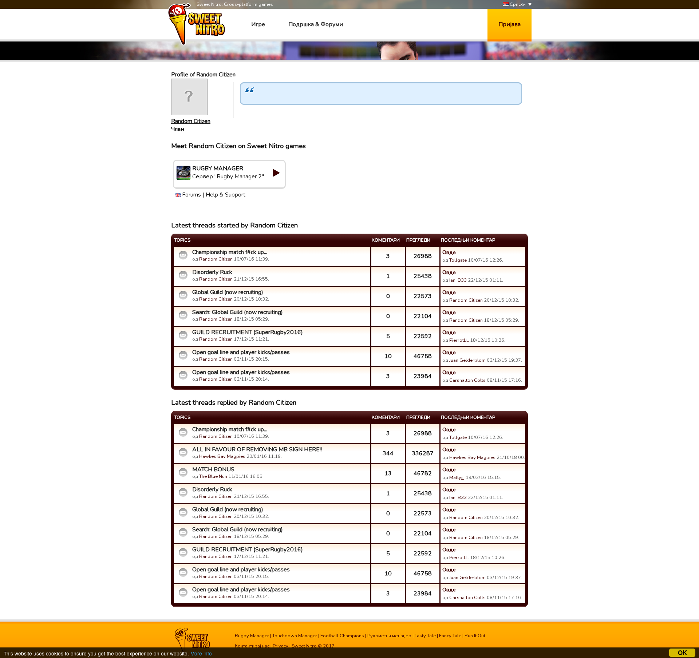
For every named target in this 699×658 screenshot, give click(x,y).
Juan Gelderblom (467, 360)
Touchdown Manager (294, 636)
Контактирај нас (252, 646)
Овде (449, 252)
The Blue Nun (213, 476)
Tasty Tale (425, 636)
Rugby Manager (252, 636)
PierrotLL (459, 340)
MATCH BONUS (213, 469)
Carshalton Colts (467, 380)
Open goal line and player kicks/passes (241, 352)
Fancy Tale (450, 636)
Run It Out (475, 636)
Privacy (280, 646)
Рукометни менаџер (389, 636)
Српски (517, 4)
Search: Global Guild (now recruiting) (237, 312)
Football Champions (342, 636)
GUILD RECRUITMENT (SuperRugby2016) (247, 332)
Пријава (509, 24)
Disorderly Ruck (212, 272)
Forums (191, 195)
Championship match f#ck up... (229, 252)
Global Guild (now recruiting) (227, 292)
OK (682, 653)
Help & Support (225, 195)
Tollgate (458, 260)
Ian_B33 (458, 280)
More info (201, 653)
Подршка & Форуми (315, 24)
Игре (258, 24)
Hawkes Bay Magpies (222, 456)
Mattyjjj (457, 477)
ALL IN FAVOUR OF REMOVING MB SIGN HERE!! (257, 449)
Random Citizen (190, 121)
